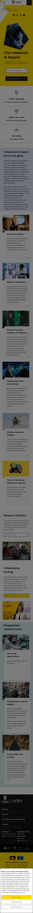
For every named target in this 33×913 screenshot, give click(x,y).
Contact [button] (5, 824)
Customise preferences (16, 907)
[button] (16, 70)
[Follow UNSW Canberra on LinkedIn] (14, 15)
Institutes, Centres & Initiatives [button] (13, 819)
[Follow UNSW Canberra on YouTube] (23, 15)
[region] (16, 890)
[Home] (16, 3)
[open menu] (3, 2)
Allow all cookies (16, 897)
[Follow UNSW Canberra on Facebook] (17, 15)
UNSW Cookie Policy (18, 892)
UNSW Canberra (7, 9)
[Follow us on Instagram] (20, 15)
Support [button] (5, 809)
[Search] (29, 2)
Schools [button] (5, 814)
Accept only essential (16, 902)
